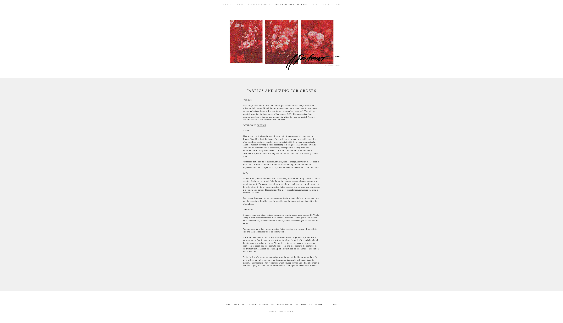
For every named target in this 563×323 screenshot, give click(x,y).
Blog (315, 4)
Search (335, 304)
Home (228, 304)
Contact (327, 4)
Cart (338, 4)
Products (227, 4)
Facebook (318, 304)
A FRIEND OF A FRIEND (259, 4)
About (240, 4)
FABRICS (261, 125)
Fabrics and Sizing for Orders (291, 4)
